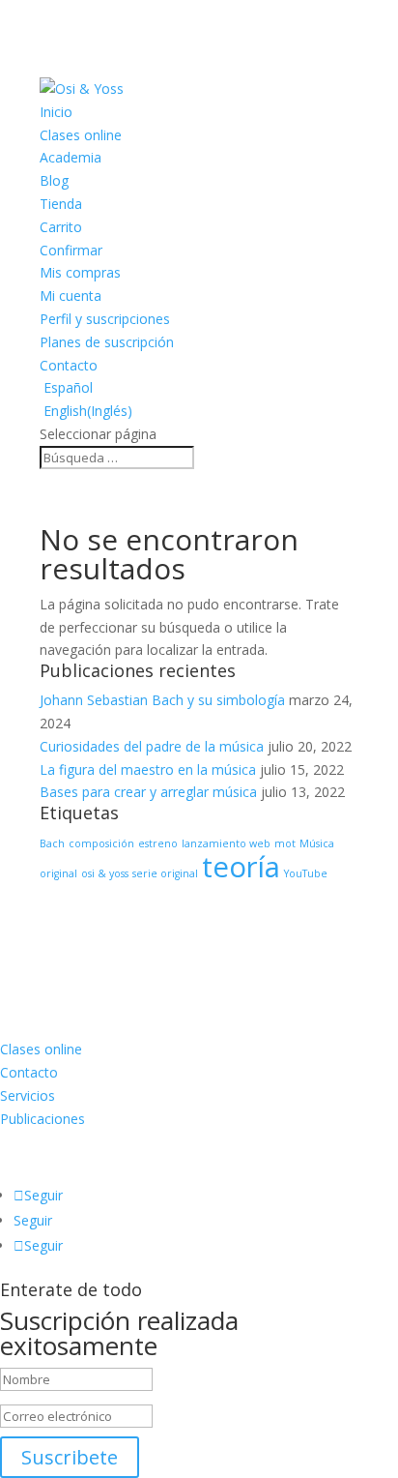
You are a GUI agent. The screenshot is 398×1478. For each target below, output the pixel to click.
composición (101, 843)
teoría (241, 866)
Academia (70, 157)
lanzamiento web (226, 843)
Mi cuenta (70, 295)
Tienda (61, 203)
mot (285, 843)
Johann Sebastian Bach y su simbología (162, 700)
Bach (52, 843)
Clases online (81, 135)
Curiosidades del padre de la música (152, 746)
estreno (158, 843)
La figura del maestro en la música (148, 769)
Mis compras (80, 272)
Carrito (61, 227)
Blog (54, 180)
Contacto (69, 365)
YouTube (305, 873)
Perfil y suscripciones (105, 319)
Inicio (56, 112)
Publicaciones (42, 1118)
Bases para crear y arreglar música (148, 792)
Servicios (27, 1095)
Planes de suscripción (107, 342)
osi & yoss (104, 873)
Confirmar (71, 250)
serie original (165, 873)
